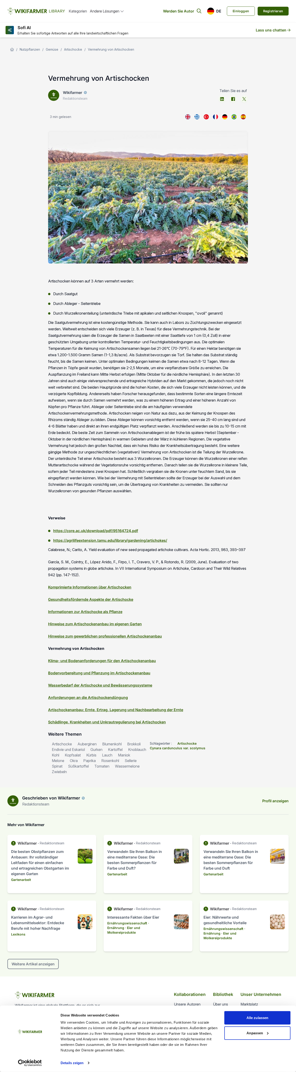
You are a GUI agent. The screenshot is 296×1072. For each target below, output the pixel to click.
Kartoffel (115, 749)
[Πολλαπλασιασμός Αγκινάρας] (197, 117)
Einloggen (241, 11)
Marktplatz (249, 1004)
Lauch (107, 755)
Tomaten (101, 766)
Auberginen (87, 744)
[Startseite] (12, 49)
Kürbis (91, 755)
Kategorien (78, 11)
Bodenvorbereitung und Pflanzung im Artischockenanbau (99, 673)
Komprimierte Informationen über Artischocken (89, 587)
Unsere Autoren (187, 1004)
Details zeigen (72, 1063)
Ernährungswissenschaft (127, 923)
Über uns (220, 1004)
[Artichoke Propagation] (188, 117)
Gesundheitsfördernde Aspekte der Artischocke (90, 599)
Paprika (89, 760)
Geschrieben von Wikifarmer (51, 798)
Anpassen (255, 1033)
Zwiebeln (59, 771)
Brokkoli (134, 744)
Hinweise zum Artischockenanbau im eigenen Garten (95, 624)
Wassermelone (127, 766)
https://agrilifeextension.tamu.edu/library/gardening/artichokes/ (110, 540)
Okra (74, 760)
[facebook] (233, 99)
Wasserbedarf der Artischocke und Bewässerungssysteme (100, 685)
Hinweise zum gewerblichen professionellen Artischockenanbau (105, 636)
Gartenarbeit (21, 880)
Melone (58, 760)
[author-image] (12, 800)
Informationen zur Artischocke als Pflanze (85, 611)
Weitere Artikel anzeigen (33, 964)
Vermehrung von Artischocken (111, 49)
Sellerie (131, 760)
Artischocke (73, 49)
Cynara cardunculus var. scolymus (177, 748)
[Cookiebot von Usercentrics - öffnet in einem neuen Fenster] (30, 1063)
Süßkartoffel (78, 766)
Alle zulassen (257, 1018)
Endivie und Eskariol (68, 749)
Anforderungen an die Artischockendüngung (88, 697)
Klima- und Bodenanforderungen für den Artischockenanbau (102, 660)
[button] (214, 11)
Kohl (55, 755)
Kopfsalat (73, 755)
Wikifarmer (72, 92)
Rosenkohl (110, 760)
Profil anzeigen (275, 801)
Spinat (57, 766)
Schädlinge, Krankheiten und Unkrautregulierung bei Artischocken (107, 722)
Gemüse (52, 49)
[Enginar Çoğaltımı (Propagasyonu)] (206, 117)
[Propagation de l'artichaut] (215, 117)
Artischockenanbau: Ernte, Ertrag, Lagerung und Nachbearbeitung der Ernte (115, 709)
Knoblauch (137, 749)
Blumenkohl (112, 744)
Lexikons (18, 934)
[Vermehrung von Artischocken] (225, 117)
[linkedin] (222, 99)
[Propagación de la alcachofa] (243, 117)
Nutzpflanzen (30, 49)
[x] (244, 99)
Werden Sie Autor (178, 11)
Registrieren (273, 11)
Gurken (96, 749)
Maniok (124, 755)
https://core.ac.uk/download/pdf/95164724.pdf (95, 530)
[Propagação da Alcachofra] (234, 117)
